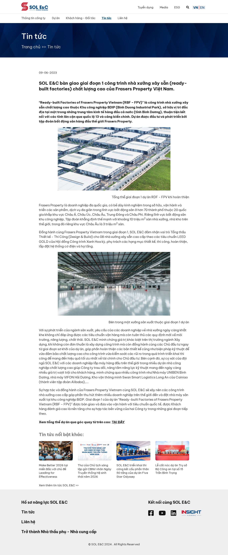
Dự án (56, 18)
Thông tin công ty (33, 18)
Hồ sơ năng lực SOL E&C (44, 502)
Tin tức (106, 18)
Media (164, 7)
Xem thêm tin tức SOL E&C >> (59, 485)
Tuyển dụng (145, 7)
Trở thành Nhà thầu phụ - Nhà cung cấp (58, 532)
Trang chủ (30, 46)
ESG (177, 7)
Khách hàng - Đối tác (80, 18)
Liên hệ (122, 18)
